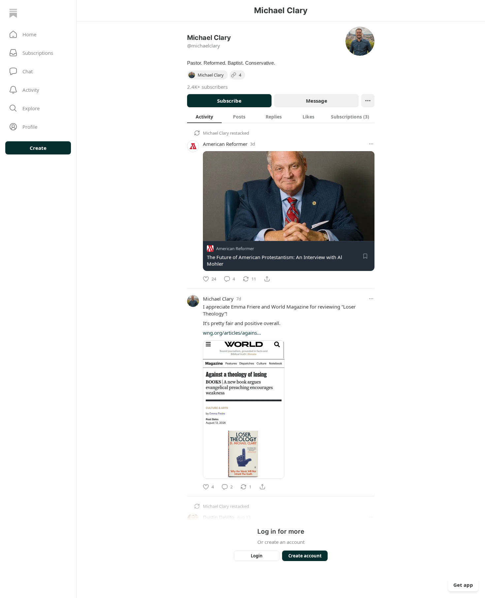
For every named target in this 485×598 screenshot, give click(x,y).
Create (38, 148)
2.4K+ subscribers (207, 86)
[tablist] (280, 116)
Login (257, 556)
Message (316, 100)
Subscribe (229, 100)
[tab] (204, 116)
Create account (305, 556)
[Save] (365, 256)
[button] (38, 34)
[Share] (267, 279)
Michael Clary (216, 133)
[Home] (13, 13)
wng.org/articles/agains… (232, 332)
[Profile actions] (367, 100)
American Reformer (225, 144)
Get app (463, 584)
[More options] (371, 144)
